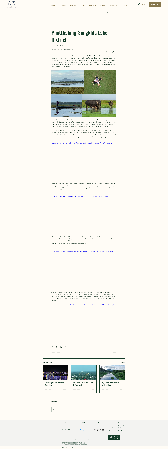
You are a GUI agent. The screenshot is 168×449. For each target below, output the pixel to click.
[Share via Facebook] (52, 347)
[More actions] (115, 26)
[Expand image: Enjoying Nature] (100, 82)
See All (123, 362)
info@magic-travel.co (83, 430)
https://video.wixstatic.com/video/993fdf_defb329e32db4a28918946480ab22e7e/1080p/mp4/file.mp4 (82, 305)
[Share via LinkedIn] (61, 347)
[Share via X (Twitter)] (56, 347)
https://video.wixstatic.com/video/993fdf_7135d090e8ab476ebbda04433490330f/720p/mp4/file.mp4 (82, 143)
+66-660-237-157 (66, 430)
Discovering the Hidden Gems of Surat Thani (54, 384)
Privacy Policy (64, 439)
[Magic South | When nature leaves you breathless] (112, 372)
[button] (136, 4)
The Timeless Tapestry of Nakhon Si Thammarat (83, 384)
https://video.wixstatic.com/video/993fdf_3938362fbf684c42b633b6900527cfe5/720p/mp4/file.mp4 (81, 196)
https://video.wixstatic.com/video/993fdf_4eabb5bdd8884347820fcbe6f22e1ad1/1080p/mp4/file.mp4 (82, 251)
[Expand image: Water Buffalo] (99, 105)
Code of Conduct (88, 439)
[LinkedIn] (103, 430)
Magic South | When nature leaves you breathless (112, 384)
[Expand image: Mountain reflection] (67, 82)
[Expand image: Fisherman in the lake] (66, 105)
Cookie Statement (78, 439)
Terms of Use (71, 439)
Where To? (121, 425)
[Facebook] (95, 430)
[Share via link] (65, 347)
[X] (100, 430)
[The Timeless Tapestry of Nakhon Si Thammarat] (83, 372)
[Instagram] (98, 430)
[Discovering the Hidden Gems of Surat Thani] (55, 372)
